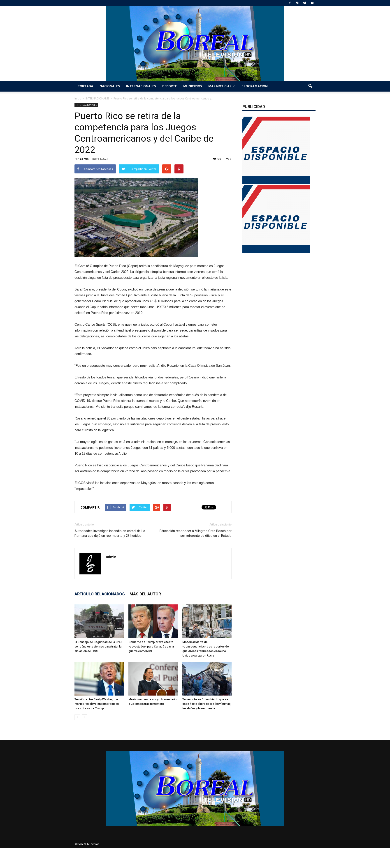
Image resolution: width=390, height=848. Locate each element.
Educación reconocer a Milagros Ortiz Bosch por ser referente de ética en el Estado (196, 533)
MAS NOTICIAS (219, 86)
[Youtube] (312, 3)
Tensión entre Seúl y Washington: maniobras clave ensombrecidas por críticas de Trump (96, 704)
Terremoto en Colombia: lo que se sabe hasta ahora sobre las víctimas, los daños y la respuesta (206, 704)
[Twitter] (304, 3)
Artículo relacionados (99, 594)
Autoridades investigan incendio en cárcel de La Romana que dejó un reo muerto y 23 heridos (109, 533)
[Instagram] (297, 3)
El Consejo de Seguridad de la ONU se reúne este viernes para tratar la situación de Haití (98, 646)
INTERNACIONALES (141, 86)
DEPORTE (169, 86)
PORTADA (85, 86)
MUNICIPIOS (192, 86)
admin (84, 158)
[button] (310, 86)
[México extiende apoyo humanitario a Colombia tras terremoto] (153, 679)
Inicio (77, 98)
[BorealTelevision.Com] (195, 43)
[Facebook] (289, 3)
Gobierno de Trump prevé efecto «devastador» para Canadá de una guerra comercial (151, 646)
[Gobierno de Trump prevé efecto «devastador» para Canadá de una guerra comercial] (153, 621)
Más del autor (145, 594)
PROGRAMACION (254, 86)
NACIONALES (110, 86)
